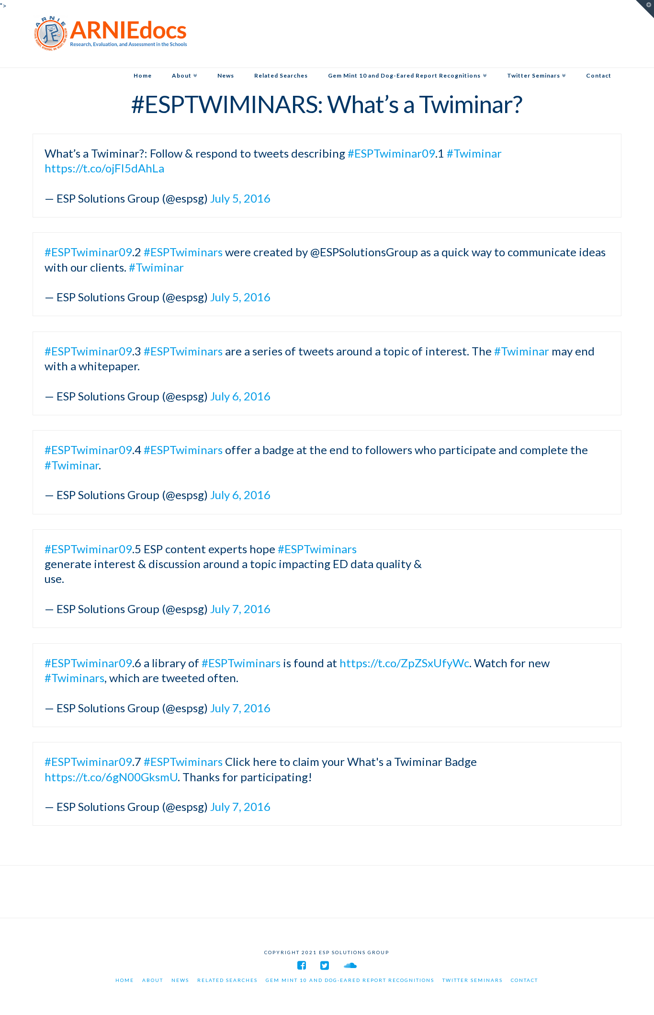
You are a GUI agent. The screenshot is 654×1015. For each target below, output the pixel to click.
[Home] (143, 59)
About (152, 980)
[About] (184, 59)
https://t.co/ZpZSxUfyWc (404, 663)
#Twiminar (474, 153)
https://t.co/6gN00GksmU (111, 777)
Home (124, 980)
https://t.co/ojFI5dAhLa (104, 168)
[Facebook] (301, 965)
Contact (524, 980)
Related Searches (227, 980)
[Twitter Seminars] (536, 59)
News (180, 980)
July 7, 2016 (240, 609)
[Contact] (598, 59)
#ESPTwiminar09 (391, 153)
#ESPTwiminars (183, 252)
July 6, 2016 (240, 396)
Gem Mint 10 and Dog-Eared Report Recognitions (350, 980)
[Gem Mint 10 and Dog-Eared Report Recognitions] (407, 59)
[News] (225, 59)
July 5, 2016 (240, 198)
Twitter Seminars (472, 980)
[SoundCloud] (350, 965)
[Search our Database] (110, 33)
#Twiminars (74, 677)
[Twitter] (324, 965)
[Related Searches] (281, 59)
